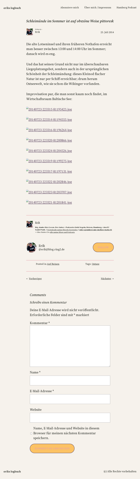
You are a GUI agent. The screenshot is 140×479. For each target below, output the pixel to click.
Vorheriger (35, 278)
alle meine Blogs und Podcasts (62, 232)
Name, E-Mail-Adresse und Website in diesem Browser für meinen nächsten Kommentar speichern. (66, 433)
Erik (37, 222)
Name (35, 372)
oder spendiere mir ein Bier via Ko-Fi (95, 230)
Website (36, 409)
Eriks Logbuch (12, 8)
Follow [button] (103, 247)
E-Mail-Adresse (42, 391)
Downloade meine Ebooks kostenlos (62, 230)
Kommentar (40, 323)
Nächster (106, 278)
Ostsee (95, 264)
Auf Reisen (53, 264)
